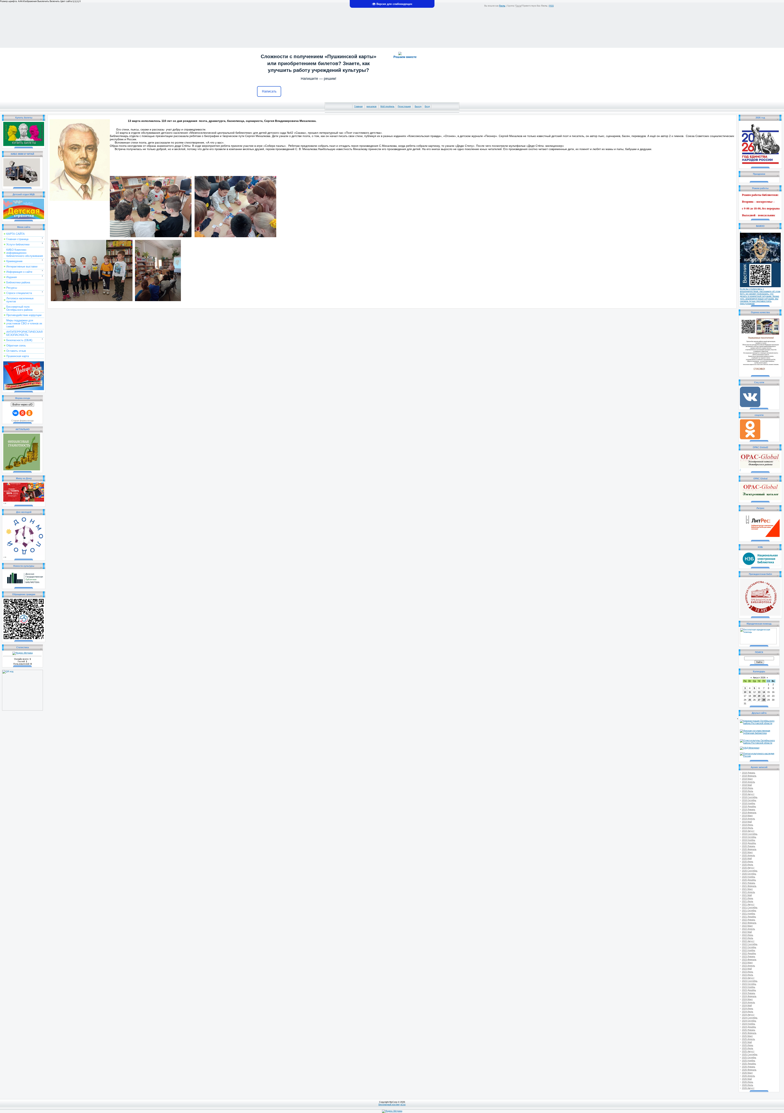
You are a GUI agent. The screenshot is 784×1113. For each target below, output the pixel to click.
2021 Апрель (748, 892)
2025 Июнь (747, 1045)
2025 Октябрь (749, 1057)
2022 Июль (747, 938)
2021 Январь (748, 883)
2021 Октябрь (749, 910)
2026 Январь (748, 1066)
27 (759, 700)
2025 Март (747, 1036)
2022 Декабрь (749, 953)
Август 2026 (759, 677)
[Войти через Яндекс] (22, 413)
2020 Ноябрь (748, 877)
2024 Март (747, 999)
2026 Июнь (747, 1082)
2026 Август (748, 1088)
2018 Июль (747, 791)
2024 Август (748, 1014)
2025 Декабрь (749, 1063)
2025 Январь (748, 1030)
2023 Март (747, 962)
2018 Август (748, 794)
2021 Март (747, 889)
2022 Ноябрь (748, 950)
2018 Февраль (749, 776)
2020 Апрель (748, 855)
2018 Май (747, 785)
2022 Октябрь (749, 947)
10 (745, 692)
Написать (269, 91)
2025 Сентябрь (749, 1054)
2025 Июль (747, 1048)
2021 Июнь (747, 898)
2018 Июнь (747, 788)
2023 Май (747, 968)
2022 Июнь (747, 935)
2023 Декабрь (749, 990)
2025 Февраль (749, 1033)
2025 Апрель (748, 1039)
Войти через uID (22, 404)
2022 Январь (748, 919)
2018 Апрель (748, 782)
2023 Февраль (749, 959)
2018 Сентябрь (749, 797)
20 (759, 696)
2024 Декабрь (749, 1027)
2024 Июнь (747, 1008)
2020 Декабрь (749, 880)
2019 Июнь (747, 825)
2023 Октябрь (749, 984)
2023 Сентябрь (749, 981)
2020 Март (747, 852)
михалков (371, 106)
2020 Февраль (749, 849)
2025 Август (748, 1051)
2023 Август (748, 978)
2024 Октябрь (749, 1021)
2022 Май (747, 932)
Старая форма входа (22, 420)
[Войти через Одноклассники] (29, 413)
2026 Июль (747, 1085)
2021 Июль (747, 901)
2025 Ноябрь (748, 1060)
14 (764, 692)
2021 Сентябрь (749, 907)
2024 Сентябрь (749, 1017)
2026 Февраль (749, 1069)
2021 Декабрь (749, 916)
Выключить (43, 1)
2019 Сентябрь (749, 834)
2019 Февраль (749, 812)
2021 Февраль (749, 886)
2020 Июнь (747, 861)
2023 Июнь (747, 972)
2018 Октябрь (749, 800)
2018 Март (747, 779)
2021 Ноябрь (748, 913)
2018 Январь (748, 772)
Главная (358, 106)
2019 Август (748, 831)
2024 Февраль (749, 996)
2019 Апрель (748, 818)
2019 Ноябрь (748, 840)
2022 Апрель (748, 929)
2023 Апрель (748, 965)
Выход (418, 106)
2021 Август (748, 904)
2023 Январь (748, 956)
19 (754, 696)
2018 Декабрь (749, 806)
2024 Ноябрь (748, 1024)
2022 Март (747, 926)
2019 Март (747, 815)
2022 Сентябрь (749, 944)
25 (749, 700)
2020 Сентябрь (749, 870)
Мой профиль (387, 106)
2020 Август (748, 867)
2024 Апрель (748, 1002)
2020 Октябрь (749, 874)
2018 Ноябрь (748, 803)
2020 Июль (747, 864)
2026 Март (747, 1073)
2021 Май (747, 895)
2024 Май (747, 1005)
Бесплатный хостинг (389, 1104)
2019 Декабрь (749, 843)
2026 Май (747, 1079)
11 (750, 692)
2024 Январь (748, 993)
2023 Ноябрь (748, 987)
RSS (551, 5)
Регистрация (404, 106)
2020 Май (747, 858)
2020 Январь (748, 846)
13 (759, 692)
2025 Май (747, 1042)
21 (764, 696)
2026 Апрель (748, 1076)
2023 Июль (747, 975)
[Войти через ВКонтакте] (15, 413)
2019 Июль (747, 828)
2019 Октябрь (749, 837)
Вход (427, 106)
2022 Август (748, 941)
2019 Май (747, 821)
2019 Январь (748, 809)
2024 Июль (747, 1011)
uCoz (403, 1104)
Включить (55, 1)
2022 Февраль (749, 923)
